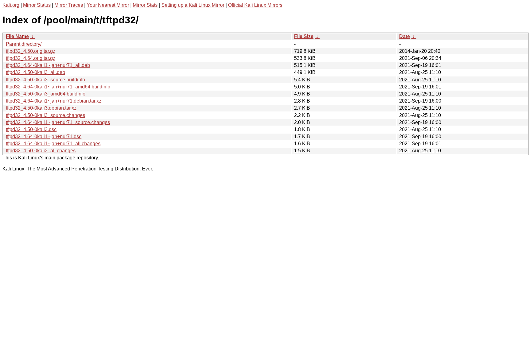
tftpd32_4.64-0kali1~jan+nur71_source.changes (58, 122)
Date (404, 36)
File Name (17, 36)
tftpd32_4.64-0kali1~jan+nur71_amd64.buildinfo (58, 86)
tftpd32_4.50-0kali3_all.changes (41, 150)
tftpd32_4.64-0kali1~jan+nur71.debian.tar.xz (53, 100)
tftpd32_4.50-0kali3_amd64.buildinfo (45, 93)
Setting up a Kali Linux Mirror (192, 5)
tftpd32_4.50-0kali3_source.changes (45, 115)
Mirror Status (37, 5)
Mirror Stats (145, 5)
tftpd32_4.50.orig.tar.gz (30, 51)
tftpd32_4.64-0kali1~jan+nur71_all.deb (48, 65)
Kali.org (10, 5)
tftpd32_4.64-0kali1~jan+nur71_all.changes (53, 143)
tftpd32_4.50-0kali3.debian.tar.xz (41, 108)
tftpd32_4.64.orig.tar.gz (30, 58)
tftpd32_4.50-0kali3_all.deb (35, 72)
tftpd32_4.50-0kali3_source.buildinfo (45, 79)
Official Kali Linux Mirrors (255, 5)
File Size (303, 36)
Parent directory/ (23, 44)
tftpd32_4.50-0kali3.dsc (31, 129)
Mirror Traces (68, 5)
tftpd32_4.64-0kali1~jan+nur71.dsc (43, 136)
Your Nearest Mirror (108, 5)
